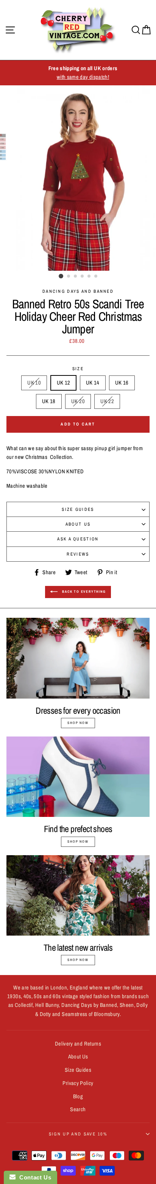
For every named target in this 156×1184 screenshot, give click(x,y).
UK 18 (49, 401)
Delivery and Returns (78, 1043)
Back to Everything (83, 591)
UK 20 (78, 401)
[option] (78, 73)
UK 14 (93, 382)
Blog (78, 1096)
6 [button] (96, 276)
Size (78, 369)
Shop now (77, 723)
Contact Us (33, 1177)
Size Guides (78, 509)
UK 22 (107, 401)
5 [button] (89, 276)
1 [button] (61, 276)
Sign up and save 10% (78, 1134)
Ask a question (77, 539)
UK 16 (122, 382)
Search (78, 1109)
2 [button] (69, 276)
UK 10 (34, 382)
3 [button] (76, 276)
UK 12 (63, 382)
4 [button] (82, 276)
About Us (78, 524)
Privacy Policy (77, 1083)
